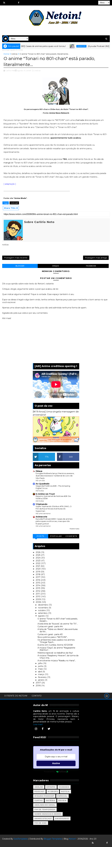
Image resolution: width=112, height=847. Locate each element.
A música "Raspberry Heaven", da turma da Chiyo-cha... (58, 656)
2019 (38, 571)
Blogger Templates (53, 839)
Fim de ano (41, 823)
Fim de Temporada (45, 809)
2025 (38, 555)
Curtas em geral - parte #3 (50, 634)
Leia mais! (38, 724)
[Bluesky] (97, 843)
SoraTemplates (21, 839)
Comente (71, 536)
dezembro (43, 605)
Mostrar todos (74, 529)
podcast (40, 791)
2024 (38, 558)
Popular (56, 536)
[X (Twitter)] (49, 729)
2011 (38, 594)
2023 (38, 560)
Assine (56, 763)
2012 (38, 591)
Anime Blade (20, 198)
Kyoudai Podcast (44, 796)
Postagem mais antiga (96, 258)
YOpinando (41, 504)
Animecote (74, 46)
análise (39, 787)
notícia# (14, 203)
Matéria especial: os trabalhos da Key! (55, 653)
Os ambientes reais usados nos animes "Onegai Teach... (56, 641)
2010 (38, 596)
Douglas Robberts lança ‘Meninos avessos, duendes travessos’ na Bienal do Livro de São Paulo (55, 475)
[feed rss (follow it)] (4, 3)
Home (6, 54)
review (62, 800)
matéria (50, 800)
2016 (38, 580)
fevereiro (42, 677)
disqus (55, 266)
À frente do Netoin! (15, 696)
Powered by (49, 771)
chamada (79, 120)
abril (40, 671)
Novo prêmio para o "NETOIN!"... (53, 637)
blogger (20, 266)
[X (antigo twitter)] (14, 3)
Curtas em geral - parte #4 (50, 626)
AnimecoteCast (43, 818)
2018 (38, 574)
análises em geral (45, 805)
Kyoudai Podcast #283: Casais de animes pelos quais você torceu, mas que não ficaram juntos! (54, 521)
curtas (39, 800)
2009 (38, 599)
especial (62, 796)
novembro (43, 607)
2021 (38, 566)
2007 (38, 682)
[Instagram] (36, 729)
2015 (38, 582)
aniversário (62, 818)
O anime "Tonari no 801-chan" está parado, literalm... (58, 619)
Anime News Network (59, 113)
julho (40, 663)
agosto (41, 616)
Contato (37, 696)
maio (40, 669)
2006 (38, 685)
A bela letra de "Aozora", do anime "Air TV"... (58, 624)
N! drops (53, 791)
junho (41, 666)
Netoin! (72, 839)
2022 (38, 563)
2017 (38, 577)
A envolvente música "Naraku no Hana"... (57, 660)
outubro (42, 610)
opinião (50, 787)
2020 (38, 569)
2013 (38, 588)
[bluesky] (9, 3)
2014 (38, 585)
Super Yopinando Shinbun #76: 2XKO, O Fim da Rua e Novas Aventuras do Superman (54, 508)
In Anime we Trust (45, 494)
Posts (40, 536)
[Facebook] (42, 729)
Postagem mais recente (15, 258)
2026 (38, 552)
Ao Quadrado (42, 483)
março (41, 674)
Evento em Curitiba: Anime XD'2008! (55, 645)
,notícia (37, 70)
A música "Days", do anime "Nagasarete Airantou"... (56, 649)
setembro (43, 613)
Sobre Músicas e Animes (48, 814)
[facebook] (19, 3)
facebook (91, 266)
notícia (14, 54)
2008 (39, 602)
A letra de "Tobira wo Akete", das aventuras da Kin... (58, 630)
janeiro (41, 680)
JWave (39, 471)
